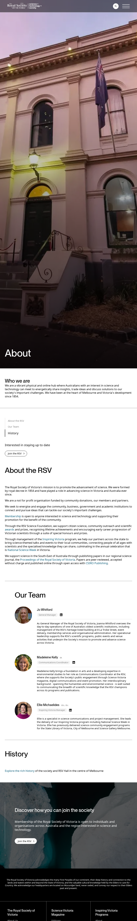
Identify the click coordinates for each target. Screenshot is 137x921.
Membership (13, 516)
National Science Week (22, 550)
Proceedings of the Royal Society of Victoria (47, 559)
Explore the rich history (19, 771)
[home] (25, 6)
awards (9, 529)
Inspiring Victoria (53, 539)
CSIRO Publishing (97, 563)
